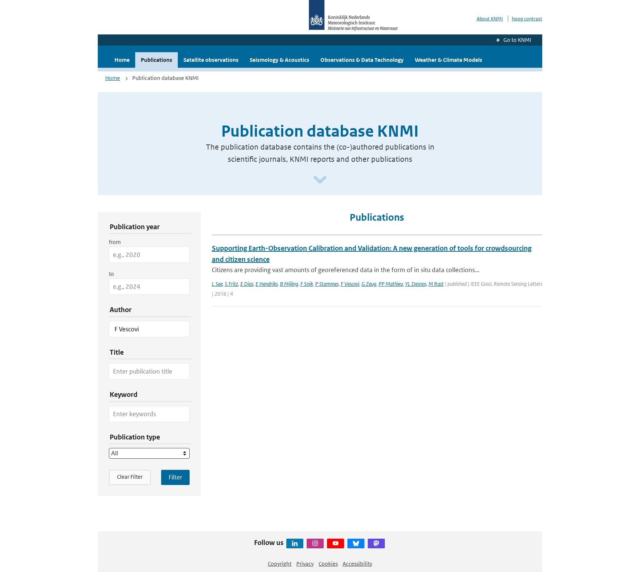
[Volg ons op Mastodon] (376, 543)
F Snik (306, 283)
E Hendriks (267, 283)
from (115, 241)
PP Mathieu (391, 283)
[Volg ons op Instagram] (315, 543)
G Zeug (368, 283)
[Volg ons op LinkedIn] (295, 543)
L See (217, 283)
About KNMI (490, 19)
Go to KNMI (517, 39)
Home (122, 59)
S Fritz (231, 283)
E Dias (246, 283)
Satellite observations (211, 59)
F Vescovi (350, 283)
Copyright (279, 563)
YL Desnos (415, 283)
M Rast (436, 283)
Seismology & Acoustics (279, 59)
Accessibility (357, 563)
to (111, 273)
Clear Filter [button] (130, 476)
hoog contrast (527, 19)
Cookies (328, 563)
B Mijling (289, 283)
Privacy (305, 563)
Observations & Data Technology (362, 59)
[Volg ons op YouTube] (336, 543)
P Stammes (327, 283)
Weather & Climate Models (448, 59)
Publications (156, 59)
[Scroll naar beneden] (320, 180)
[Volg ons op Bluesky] (356, 543)
